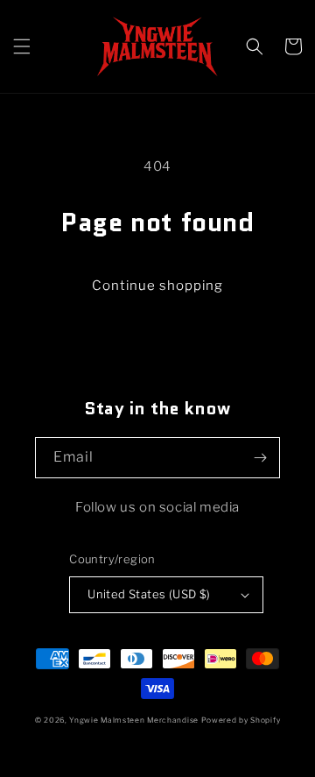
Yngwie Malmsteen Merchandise (134, 720)
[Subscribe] (260, 457)
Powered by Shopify (241, 720)
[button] (22, 46)
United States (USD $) (149, 594)
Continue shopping (157, 285)
